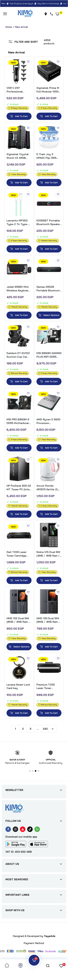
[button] (29, 771)
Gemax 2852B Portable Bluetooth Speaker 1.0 (48, 288)
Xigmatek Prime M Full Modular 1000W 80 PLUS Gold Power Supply (48, 89)
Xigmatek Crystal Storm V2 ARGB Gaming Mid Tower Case (18, 156)
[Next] (52, 728)
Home (8, 27)
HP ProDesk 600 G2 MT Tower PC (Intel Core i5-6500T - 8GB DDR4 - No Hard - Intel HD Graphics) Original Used (19, 487)
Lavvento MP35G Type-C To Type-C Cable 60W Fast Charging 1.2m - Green (18, 222)
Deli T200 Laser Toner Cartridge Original (16, 553)
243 (45, 728)
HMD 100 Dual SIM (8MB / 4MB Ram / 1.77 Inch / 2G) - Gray (48, 620)
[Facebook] (8, 829)
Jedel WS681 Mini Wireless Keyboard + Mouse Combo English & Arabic (18, 288)
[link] (28, 61)
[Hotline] (52, 14)
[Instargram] (15, 829)
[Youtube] (22, 829)
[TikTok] (30, 829)
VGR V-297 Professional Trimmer (14, 89)
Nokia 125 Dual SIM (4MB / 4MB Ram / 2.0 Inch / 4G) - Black (48, 553)
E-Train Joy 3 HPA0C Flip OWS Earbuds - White (46, 156)
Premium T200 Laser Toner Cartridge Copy (46, 686)
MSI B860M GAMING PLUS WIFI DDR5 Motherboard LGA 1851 (48, 355)
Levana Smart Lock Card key (18, 686)
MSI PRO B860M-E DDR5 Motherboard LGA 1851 (18, 421)
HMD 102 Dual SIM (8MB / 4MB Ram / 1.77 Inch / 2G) (18, 620)
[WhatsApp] (37, 829)
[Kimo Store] (25, 14)
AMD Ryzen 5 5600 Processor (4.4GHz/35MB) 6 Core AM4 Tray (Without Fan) (48, 421)
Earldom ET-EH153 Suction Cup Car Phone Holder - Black (18, 355)
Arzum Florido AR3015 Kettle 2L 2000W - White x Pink (47, 487)
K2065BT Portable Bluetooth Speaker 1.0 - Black (48, 222)
